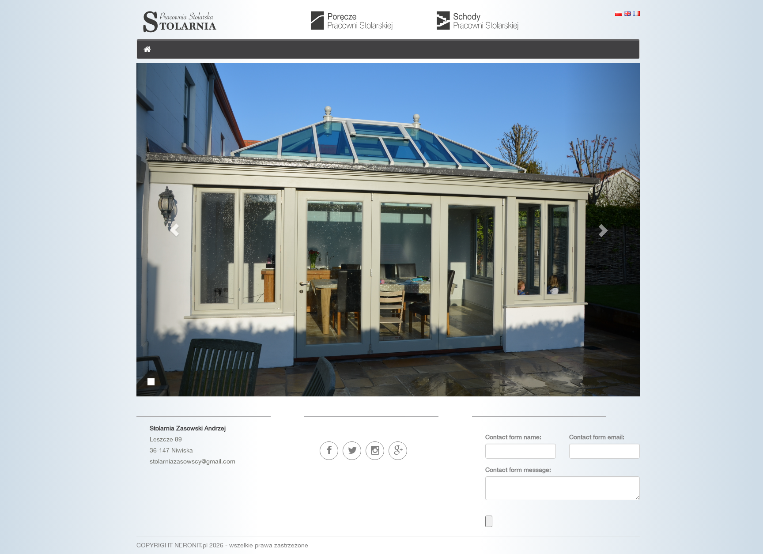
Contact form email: (596, 437)
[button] (174, 229)
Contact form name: (513, 437)
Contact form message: (518, 469)
